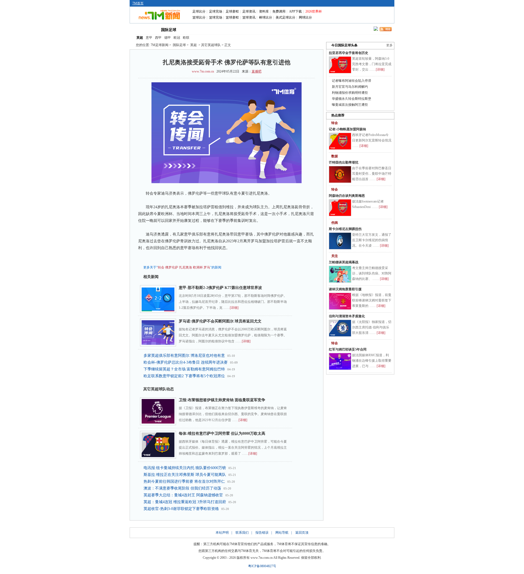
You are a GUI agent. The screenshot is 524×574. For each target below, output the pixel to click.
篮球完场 (215, 17)
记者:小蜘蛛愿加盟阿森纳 (347, 129)
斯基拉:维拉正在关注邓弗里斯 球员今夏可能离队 (185, 475)
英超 (139, 38)
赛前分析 (240, 29)
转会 (161, 267)
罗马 (207, 267)
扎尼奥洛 (185, 267)
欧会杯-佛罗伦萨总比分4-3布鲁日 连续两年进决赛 (186, 362)
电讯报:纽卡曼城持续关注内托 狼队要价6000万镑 (185, 468)
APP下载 (295, 11)
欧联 (186, 38)
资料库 (264, 11)
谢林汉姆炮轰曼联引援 (345, 289)
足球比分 (199, 11)
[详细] (234, 308)
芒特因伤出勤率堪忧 (343, 162)
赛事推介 (287, 29)
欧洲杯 (198, 267)
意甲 (149, 38)
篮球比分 (199, 17)
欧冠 (177, 38)
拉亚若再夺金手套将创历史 (348, 53)
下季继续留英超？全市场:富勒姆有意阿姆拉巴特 (184, 369)
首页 (144, 29)
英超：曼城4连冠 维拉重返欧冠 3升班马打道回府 (185, 502)
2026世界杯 (313, 11)
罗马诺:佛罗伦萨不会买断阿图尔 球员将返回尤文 (220, 321)
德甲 (167, 38)
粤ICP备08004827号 (262, 566)
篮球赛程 (232, 17)
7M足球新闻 (159, 45)
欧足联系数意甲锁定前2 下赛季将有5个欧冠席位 (184, 376)
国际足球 (168, 30)
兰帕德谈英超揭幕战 (343, 262)
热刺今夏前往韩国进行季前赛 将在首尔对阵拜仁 (184, 481)
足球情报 (310, 29)
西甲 (158, 38)
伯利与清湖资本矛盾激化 (347, 316)
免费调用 (278, 11)
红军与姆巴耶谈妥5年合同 (348, 349)
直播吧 (256, 71)
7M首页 (138, 3)
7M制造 (263, 29)
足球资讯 (248, 11)
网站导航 (281, 532)
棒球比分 (265, 17)
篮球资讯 (248, 17)
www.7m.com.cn (203, 71)
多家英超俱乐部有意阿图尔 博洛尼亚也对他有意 (184, 356)
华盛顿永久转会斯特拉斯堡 (351, 99)
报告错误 (262, 532)
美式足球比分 (285, 17)
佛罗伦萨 (171, 267)
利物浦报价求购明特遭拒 (350, 93)
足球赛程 (232, 11)
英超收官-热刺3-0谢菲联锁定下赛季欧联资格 (181, 509)
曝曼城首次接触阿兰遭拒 (350, 105)
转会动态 (216, 29)
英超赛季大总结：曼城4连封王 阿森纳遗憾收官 (183, 495)
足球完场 (215, 11)
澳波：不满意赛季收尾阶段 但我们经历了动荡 (182, 488)
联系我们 (242, 532)
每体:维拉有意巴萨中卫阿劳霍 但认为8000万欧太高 (222, 433)
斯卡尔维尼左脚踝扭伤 (345, 229)
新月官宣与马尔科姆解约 (350, 87)
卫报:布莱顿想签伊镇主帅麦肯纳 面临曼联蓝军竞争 (222, 400)
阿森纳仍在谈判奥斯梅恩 (347, 196)
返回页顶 (301, 532)
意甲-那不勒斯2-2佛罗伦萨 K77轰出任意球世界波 (220, 288)
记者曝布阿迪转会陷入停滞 (351, 81)
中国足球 (193, 29)
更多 (389, 45)
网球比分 (305, 17)
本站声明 (222, 532)
